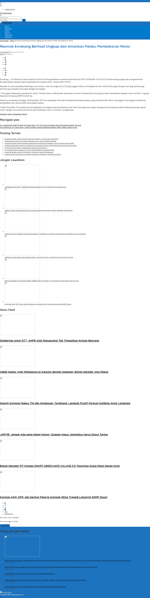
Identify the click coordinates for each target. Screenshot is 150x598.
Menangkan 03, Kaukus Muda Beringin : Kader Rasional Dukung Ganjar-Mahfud (35, 587)
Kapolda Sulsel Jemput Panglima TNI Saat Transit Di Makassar (29, 152)
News (2, 54)
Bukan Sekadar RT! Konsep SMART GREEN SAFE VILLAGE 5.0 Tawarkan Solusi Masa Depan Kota (42, 281)
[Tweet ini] (5, 60)
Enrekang (3, 114)
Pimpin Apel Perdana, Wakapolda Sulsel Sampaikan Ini (26, 148)
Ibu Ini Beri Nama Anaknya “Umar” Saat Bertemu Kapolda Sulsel (29, 150)
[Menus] (1, 3)
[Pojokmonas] (6, 13)
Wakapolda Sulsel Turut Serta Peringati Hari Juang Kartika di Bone (30, 141)
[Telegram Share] (5, 62)
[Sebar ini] (5, 58)
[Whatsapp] (5, 64)
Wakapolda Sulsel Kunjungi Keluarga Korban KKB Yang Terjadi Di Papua (33, 154)
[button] (24, 20)
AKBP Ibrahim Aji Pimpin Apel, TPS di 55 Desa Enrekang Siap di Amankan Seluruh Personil (40, 125)
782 (6, 512)
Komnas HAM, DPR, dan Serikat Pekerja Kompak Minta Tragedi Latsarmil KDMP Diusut (38, 304)
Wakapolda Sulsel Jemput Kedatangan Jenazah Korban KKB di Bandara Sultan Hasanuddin (41, 145)
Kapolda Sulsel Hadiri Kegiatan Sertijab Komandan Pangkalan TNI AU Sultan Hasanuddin (39, 143)
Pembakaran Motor (19, 114)
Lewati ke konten (6, 1)
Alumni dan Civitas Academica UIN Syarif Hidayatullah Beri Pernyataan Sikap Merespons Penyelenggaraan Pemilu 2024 (51, 567)
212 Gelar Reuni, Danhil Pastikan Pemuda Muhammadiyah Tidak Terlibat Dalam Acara (38, 127)
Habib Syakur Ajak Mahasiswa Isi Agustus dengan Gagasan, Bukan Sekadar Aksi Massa (38, 210)
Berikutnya (9, 514)
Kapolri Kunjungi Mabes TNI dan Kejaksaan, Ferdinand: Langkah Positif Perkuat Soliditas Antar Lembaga (45, 234)
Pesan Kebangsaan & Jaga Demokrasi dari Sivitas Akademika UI (30, 573)
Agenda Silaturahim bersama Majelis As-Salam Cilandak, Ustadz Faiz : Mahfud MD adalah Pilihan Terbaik (45, 580)
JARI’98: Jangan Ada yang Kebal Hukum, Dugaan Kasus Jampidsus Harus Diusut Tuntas (39, 257)
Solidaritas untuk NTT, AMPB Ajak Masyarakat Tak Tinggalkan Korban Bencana (35, 187)
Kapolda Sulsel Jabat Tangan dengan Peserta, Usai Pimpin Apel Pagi (31, 139)
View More (5, 525)
